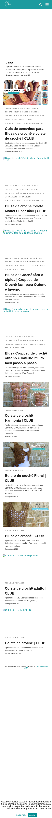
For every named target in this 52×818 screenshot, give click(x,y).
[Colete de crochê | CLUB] (26, 621)
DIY (40, 258)
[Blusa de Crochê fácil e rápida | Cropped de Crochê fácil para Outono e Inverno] (26, 242)
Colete (8, 112)
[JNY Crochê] (7, 4)
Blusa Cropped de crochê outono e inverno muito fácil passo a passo (26, 358)
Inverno (9, 265)
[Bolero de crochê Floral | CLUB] (26, 454)
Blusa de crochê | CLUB (24, 536)
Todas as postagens (33, 123)
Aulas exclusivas (14, 108)
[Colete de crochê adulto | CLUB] (26, 567)
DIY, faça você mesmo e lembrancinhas (24, 116)
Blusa (27, 108)
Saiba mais (21, 815)
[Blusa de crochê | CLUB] (26, 514)
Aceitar (32, 815)
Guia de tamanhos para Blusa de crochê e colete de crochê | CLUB (25, 133)
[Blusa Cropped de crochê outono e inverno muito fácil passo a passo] (26, 320)
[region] (26, 33)
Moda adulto (11, 119)
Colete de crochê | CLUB (25, 643)
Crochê (26, 112)
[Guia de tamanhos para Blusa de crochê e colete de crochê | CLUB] (26, 92)
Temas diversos (13, 123)
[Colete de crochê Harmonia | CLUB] (26, 394)
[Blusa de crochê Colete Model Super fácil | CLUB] (26, 169)
